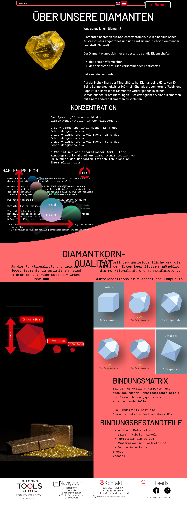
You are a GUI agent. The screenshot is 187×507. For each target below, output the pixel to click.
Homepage (71, 487)
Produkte (71, 490)
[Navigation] (56, 484)
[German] (124, 3)
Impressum (71, 497)
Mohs (98, 82)
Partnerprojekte (71, 492)
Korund (161, 86)
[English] (117, 3)
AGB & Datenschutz (71, 495)
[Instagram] (167, 490)
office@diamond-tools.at (113, 493)
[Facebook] (156, 490)
